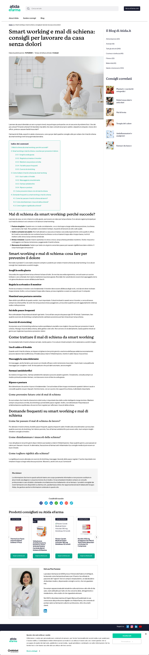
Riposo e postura (26, 187)
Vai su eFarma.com (132, 8)
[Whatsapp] (56, 504)
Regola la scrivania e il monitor (30, 158)
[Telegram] (61, 504)
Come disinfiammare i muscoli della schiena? (32, 202)
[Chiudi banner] (146, 634)
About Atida (13, 18)
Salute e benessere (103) (115, 68)
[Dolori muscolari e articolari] (110, 101)
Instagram (132, 626)
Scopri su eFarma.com (19, 556)
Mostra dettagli (32, 651)
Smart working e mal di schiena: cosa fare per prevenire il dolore (35, 151)
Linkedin (136, 626)
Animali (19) (110, 44)
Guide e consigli (29, 18)
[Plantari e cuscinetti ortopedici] (110, 90)
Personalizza (125, 641)
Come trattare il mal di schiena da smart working (30, 173)
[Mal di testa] (110, 112)
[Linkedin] (51, 504)
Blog (42, 18)
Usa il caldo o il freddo (27, 177)
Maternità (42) (111, 63)
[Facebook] (41, 504)
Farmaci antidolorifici (27, 184)
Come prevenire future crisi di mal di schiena (32, 191)
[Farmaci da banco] (110, 145)
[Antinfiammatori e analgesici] (110, 134)
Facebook (127, 626)
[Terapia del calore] (110, 123)
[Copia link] (71, 504)
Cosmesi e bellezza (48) (114, 53)
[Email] (66, 504)
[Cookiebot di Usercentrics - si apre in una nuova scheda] (13, 651)
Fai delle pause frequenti (29, 166)
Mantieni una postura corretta (30, 162)
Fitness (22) (110, 58)
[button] (96, 537)
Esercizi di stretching (27, 169)
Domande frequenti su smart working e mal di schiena (32, 195)
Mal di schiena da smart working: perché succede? (30, 147)
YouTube (140, 626)
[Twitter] (46, 504)
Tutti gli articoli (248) (113, 49)
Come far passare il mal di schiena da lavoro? (32, 198)
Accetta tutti (127, 636)
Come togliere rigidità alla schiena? (28, 206)
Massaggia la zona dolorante (30, 180)
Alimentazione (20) (113, 39)
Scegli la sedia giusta (26, 155)
